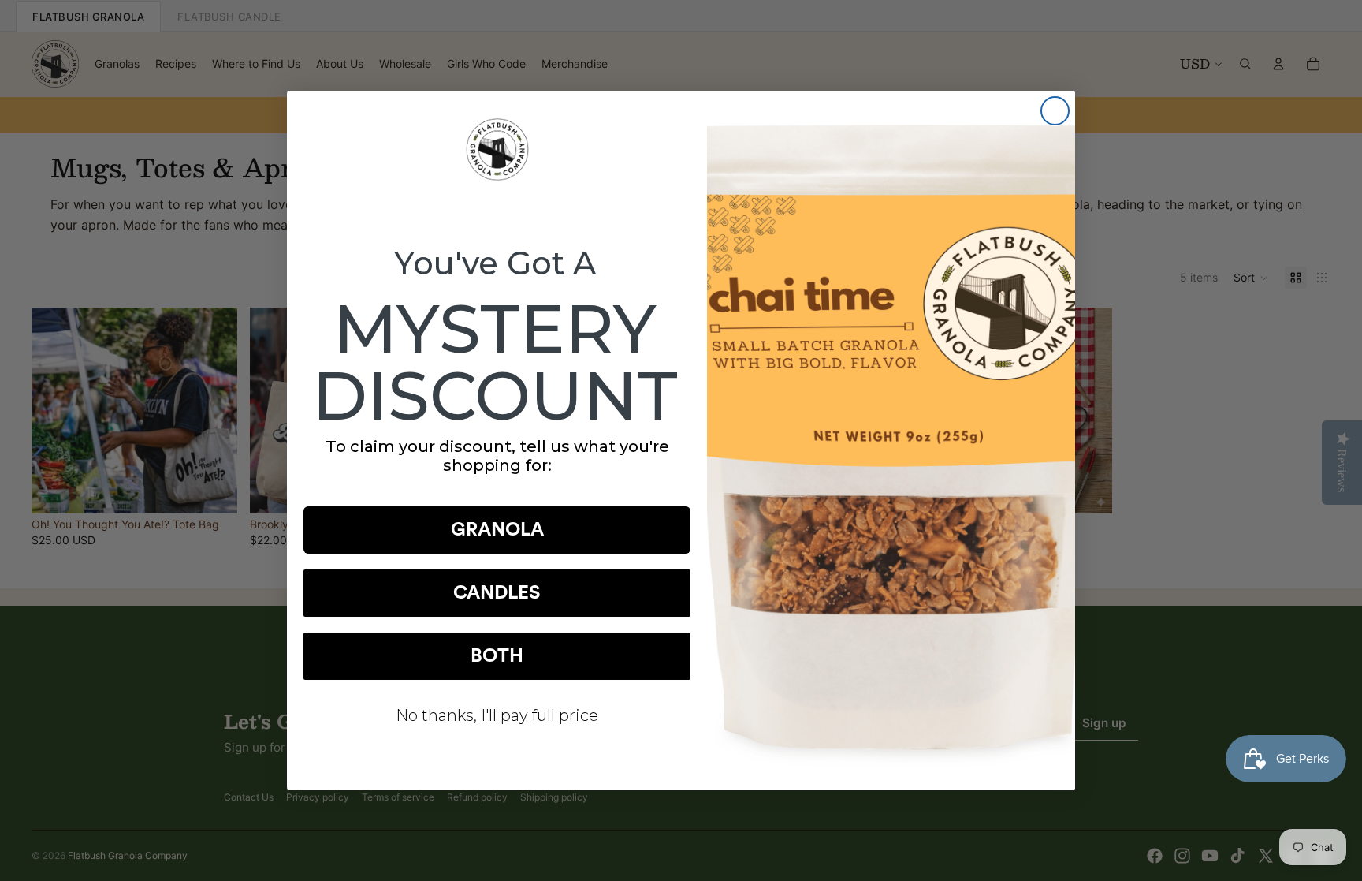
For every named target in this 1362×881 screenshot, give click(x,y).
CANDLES (497, 593)
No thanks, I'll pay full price (497, 715)
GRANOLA (497, 530)
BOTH (497, 656)
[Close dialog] (1055, 111)
